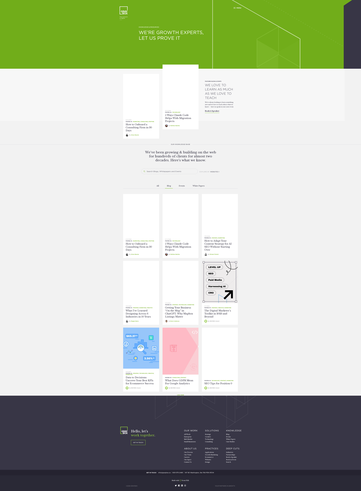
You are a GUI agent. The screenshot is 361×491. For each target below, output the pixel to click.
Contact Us (188, 462)
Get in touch (138, 442)
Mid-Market (188, 439)
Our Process (188, 452)
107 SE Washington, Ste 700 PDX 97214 (199, 472)
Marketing (136, 121)
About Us (190, 448)
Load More (180, 395)
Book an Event (231, 460)
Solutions (212, 430)
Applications (209, 452)
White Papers (199, 186)
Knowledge (234, 430)
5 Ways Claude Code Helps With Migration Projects (178, 118)
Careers (187, 457)
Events (182, 186)
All (158, 186)
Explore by (209, 172)
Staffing (151, 121)
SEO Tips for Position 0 (218, 383)
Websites (208, 460)
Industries (229, 452)
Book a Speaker (231, 457)
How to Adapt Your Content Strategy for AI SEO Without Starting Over (218, 245)
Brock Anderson (174, 321)
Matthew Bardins (175, 125)
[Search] (144, 171)
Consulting (144, 121)
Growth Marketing (211, 455)
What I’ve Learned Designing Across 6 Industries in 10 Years (138, 313)
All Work (187, 434)
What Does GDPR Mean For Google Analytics (179, 382)
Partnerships (230, 455)
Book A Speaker (212, 111)
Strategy (214, 238)
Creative (149, 307)
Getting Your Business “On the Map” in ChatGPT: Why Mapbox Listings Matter (179, 312)
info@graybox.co (164, 472)
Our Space (187, 460)
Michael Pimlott (214, 254)
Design (207, 462)
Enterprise (187, 437)
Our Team (187, 455)
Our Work (191, 430)
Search (228, 462)
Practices (211, 448)
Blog (169, 186)
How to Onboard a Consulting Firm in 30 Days (139, 127)
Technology (176, 112)
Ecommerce (209, 457)
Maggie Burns (135, 321)
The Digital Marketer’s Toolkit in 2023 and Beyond (217, 313)
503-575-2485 (177, 472)
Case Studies (230, 442)
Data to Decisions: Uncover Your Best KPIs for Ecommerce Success (140, 380)
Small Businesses (190, 442)
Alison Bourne (135, 135)
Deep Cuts (233, 448)
